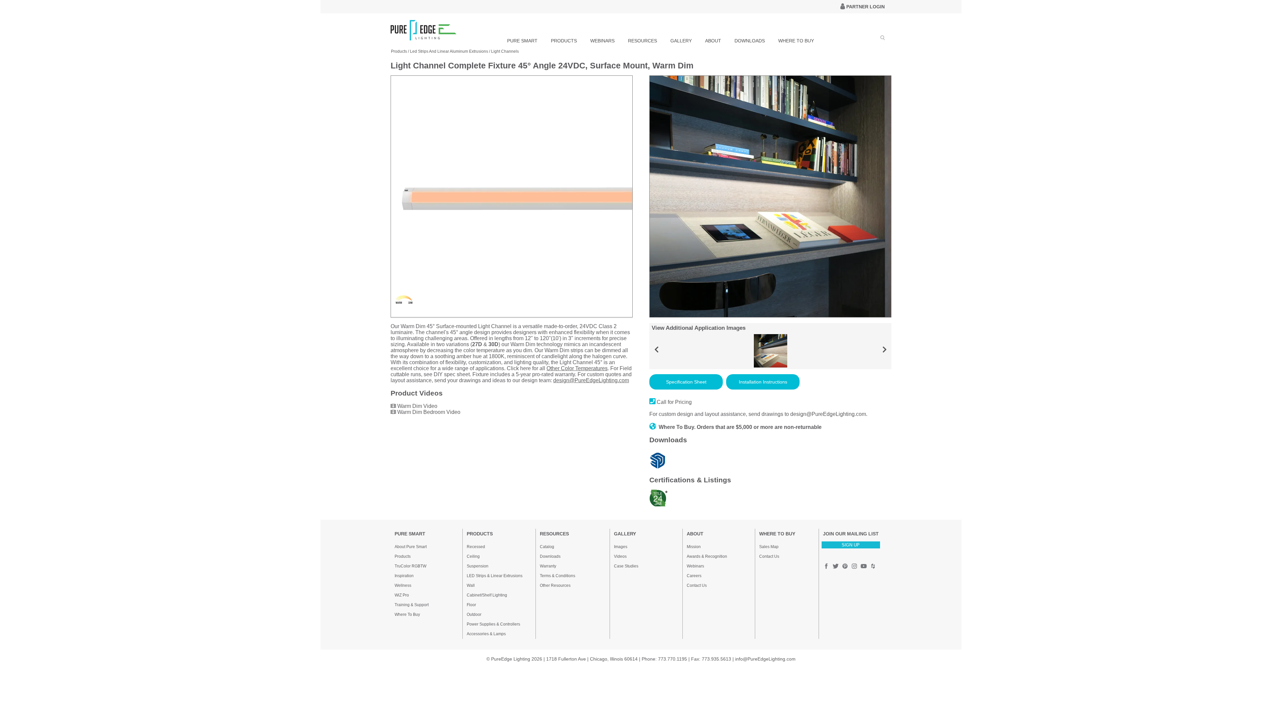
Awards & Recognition (707, 556)
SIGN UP (851, 544)
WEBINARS (602, 40)
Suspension (477, 566)
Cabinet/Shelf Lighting (487, 595)
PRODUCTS (564, 40)
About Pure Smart (411, 546)
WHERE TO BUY (796, 40)
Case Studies (626, 566)
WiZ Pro (402, 595)
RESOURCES (642, 40)
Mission (694, 546)
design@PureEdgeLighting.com (591, 380)
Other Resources (555, 585)
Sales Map (769, 546)
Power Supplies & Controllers (493, 624)
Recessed (476, 546)
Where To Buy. (677, 427)
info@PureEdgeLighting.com (765, 659)
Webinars (695, 566)
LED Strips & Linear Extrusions (494, 575)
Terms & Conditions (557, 575)
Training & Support (412, 605)
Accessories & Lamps (486, 634)
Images (620, 546)
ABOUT (713, 40)
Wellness (403, 585)
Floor (471, 605)
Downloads (550, 556)
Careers (694, 575)
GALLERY (681, 40)
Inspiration (404, 575)
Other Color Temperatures (577, 368)
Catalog (547, 546)
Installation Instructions (763, 382)
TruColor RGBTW (410, 566)
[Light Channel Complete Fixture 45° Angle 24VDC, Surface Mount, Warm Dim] (512, 315)
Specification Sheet (686, 382)
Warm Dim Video (416, 406)
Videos (620, 556)
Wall (471, 585)
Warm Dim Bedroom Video (428, 412)
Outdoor (474, 614)
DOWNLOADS (749, 40)
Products (403, 556)
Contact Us (697, 585)
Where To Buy (407, 614)
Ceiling (473, 556)
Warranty (548, 566)
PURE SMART (522, 40)
